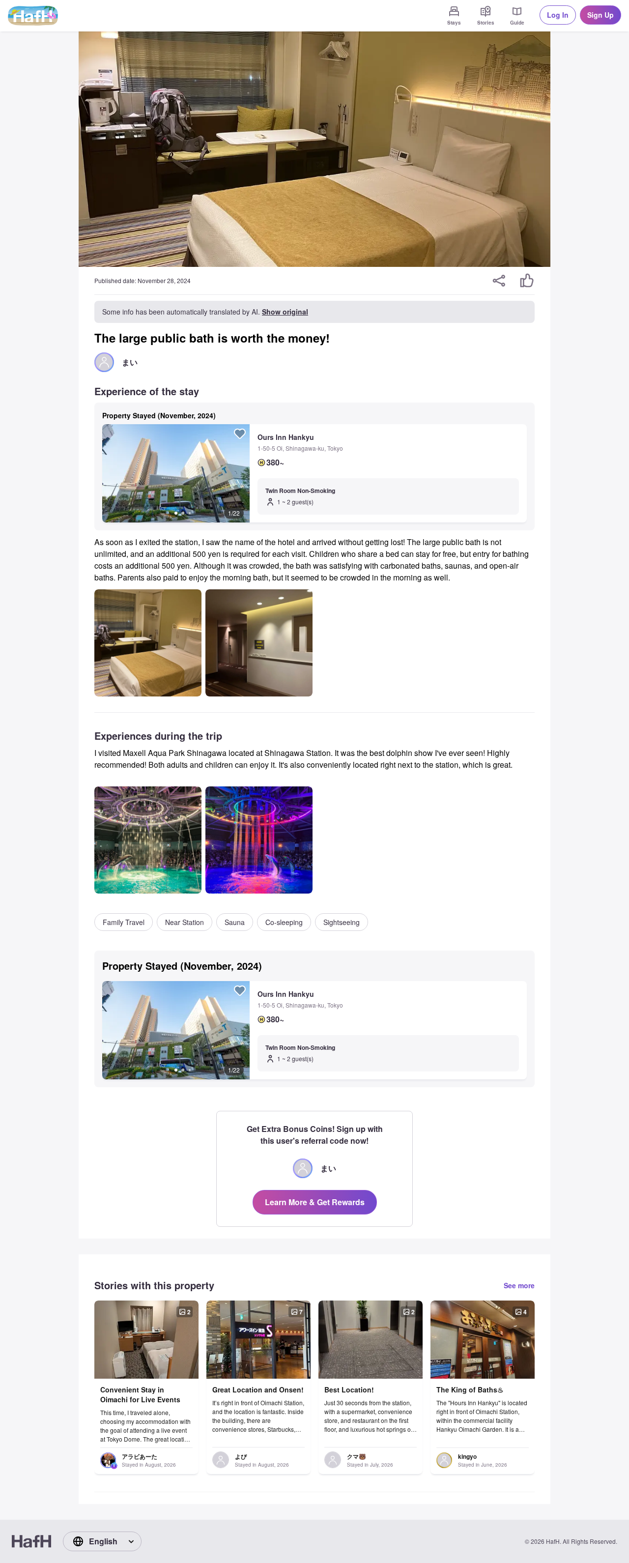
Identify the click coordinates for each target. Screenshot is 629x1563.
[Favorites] (240, 433)
